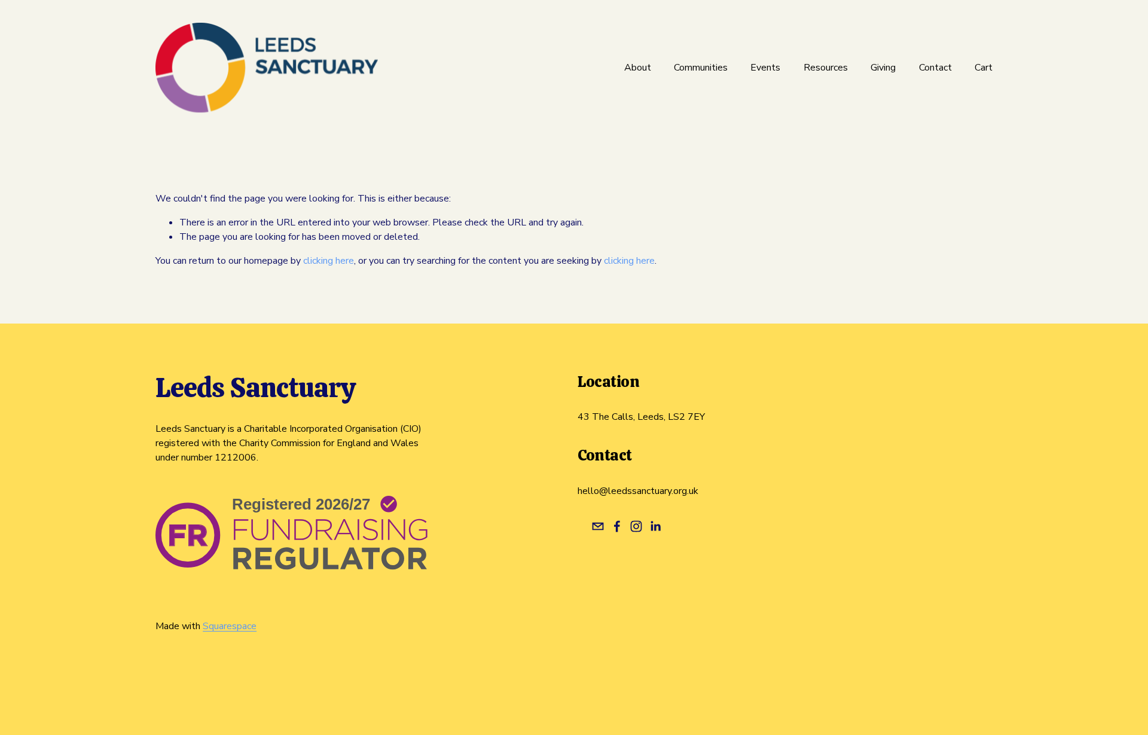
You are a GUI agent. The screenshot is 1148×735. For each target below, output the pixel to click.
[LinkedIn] (655, 526)
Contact (935, 67)
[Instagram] (636, 526)
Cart (984, 67)
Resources (826, 67)
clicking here (328, 260)
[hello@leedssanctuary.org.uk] (598, 526)
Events (765, 67)
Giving (883, 67)
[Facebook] (617, 526)
